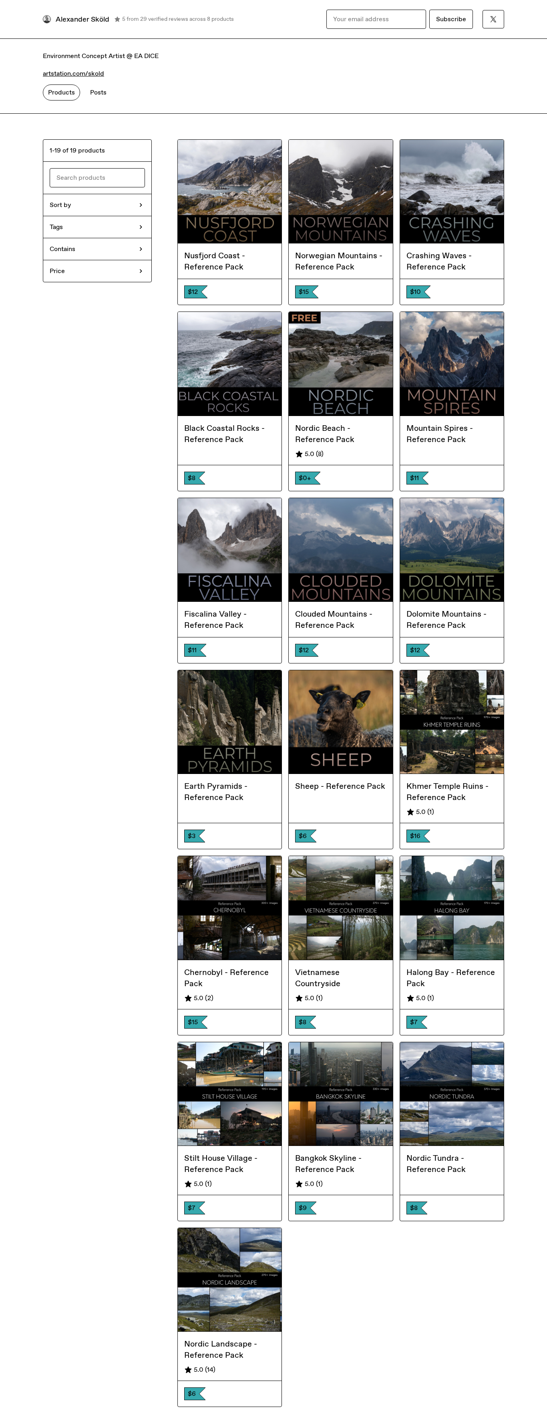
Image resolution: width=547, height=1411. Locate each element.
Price (57, 271)
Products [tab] (61, 92)
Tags (56, 227)
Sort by (60, 205)
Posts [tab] (98, 92)
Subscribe (451, 19)
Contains (62, 249)
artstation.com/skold (73, 73)
